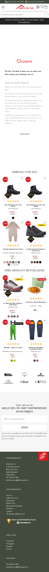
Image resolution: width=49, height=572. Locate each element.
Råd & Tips (10, 503)
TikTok (8, 549)
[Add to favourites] (22, 178)
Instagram (10, 544)
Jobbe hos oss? (12, 498)
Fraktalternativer (13, 467)
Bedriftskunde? (12, 472)
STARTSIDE (24, 134)
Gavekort (9, 509)
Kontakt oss (11, 464)
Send (24, 427)
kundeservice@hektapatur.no (17, 480)
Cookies (9, 511)
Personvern (10, 501)
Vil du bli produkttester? (15, 514)
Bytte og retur (11, 469)
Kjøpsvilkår (10, 475)
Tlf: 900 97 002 (12, 477)
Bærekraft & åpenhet (14, 506)
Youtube (9, 546)
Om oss (9, 495)
